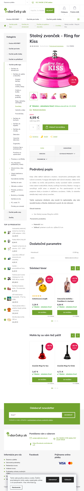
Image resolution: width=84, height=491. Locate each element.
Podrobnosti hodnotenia (56, 46)
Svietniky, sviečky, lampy (19, 86)
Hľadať (49, 10)
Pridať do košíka (57, 127)
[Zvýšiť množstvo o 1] (38, 126)
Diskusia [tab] (42, 154)
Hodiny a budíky (18, 91)
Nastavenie (16, 487)
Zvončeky (18, 106)
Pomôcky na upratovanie (17, 153)
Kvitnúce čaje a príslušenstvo (18, 148)
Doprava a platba (9, 2)
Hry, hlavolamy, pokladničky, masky (17, 163)
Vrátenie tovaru (11, 468)
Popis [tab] (42, 148)
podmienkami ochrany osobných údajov (40, 420)
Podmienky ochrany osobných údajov (15, 472)
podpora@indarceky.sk (40, 438)
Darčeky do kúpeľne (16, 124)
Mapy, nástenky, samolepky (20, 102)
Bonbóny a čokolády (17, 195)
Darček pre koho (14, 49)
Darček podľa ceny (15, 212)
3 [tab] (55, 321)
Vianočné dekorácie (16, 139)
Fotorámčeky (19, 114)
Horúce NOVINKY (14, 43)
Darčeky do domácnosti (15, 69)
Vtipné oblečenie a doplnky (17, 174)
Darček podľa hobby (15, 54)
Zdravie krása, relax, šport (17, 169)
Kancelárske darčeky (17, 179)
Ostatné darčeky (17, 80)
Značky (11, 218)
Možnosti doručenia (39, 110)
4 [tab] (57, 321)
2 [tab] (53, 321)
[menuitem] (14, 19)
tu (35, 482)
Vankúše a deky (20, 110)
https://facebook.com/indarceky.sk (42, 444)
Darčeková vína (16, 199)
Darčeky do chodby (16, 130)
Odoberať (68, 415)
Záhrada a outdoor (17, 186)
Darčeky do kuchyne (16, 119)
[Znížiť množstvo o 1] (38, 128)
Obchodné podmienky (13, 463)
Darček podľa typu (15, 65)
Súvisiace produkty (66, 154)
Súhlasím (67, 480)
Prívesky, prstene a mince (17, 191)
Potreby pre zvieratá (17, 206)
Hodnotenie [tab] (67, 148)
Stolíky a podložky (18, 96)
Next (78, 268)
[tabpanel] (42, 295)
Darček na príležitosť (16, 59)
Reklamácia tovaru (12, 466)
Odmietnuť (53, 480)
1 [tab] (52, 321)
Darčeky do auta (16, 182)
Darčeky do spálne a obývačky (19, 75)
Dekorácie (16, 134)
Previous (73, 268)
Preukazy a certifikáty (18, 159)
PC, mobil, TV (15, 203)
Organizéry (16, 144)
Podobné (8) (41, 159)
